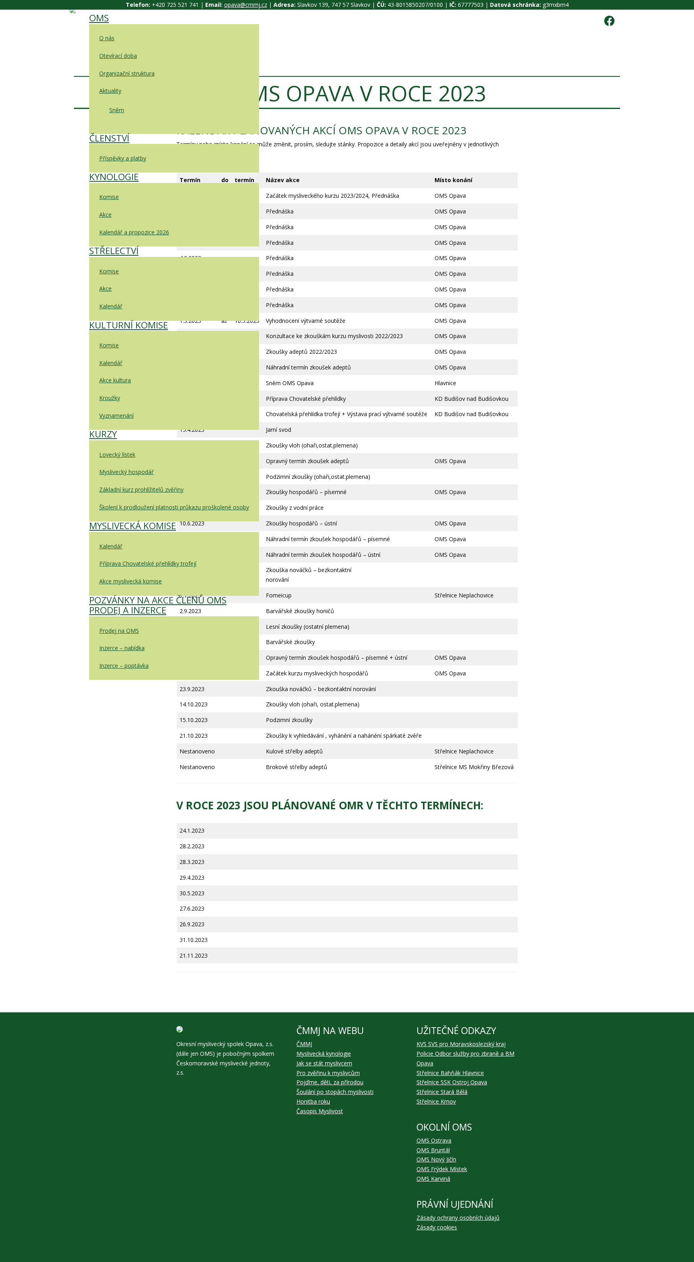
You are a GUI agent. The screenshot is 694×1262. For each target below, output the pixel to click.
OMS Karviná (433, 1178)
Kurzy (103, 434)
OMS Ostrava (433, 1140)
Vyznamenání (116, 415)
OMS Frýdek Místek (441, 1169)
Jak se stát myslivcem (324, 1063)
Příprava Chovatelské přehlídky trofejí (147, 563)
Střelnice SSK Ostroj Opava (451, 1082)
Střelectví (114, 250)
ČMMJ (304, 1044)
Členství (109, 138)
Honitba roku (313, 1101)
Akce (105, 214)
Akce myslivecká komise (130, 581)
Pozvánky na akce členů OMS (158, 600)
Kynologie (114, 176)
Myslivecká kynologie (323, 1053)
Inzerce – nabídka (122, 648)
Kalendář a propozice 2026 (134, 232)
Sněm (116, 110)
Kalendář (110, 306)
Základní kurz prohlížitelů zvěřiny (141, 489)
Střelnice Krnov (436, 1101)
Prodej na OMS (119, 630)
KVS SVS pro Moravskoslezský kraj (461, 1044)
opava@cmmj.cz (245, 4)
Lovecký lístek (117, 454)
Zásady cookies (436, 1227)
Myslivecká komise (132, 525)
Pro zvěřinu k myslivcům (328, 1073)
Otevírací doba (118, 56)
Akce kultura (115, 380)
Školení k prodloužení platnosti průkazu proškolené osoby (174, 507)
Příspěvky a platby (122, 158)
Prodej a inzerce (127, 610)
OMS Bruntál (433, 1150)
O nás (106, 38)
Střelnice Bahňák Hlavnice (450, 1073)
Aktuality (110, 90)
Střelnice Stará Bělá (441, 1092)
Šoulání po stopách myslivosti (335, 1092)
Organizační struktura (127, 73)
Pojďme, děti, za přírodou (329, 1082)
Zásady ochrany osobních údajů (458, 1217)
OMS (99, 18)
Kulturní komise (128, 325)
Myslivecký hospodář (126, 472)
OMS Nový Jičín (436, 1159)
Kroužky (109, 398)
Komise (109, 197)
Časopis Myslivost (319, 1111)
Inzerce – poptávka (124, 665)
